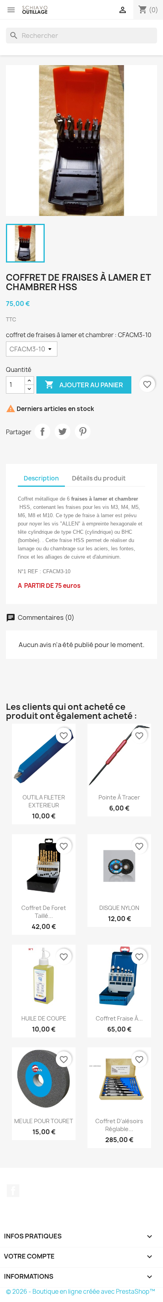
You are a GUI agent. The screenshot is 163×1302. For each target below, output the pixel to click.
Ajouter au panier (84, 384)
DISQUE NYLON (119, 908)
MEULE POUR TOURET (43, 1121)
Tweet (62, 431)
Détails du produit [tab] (99, 478)
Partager (42, 431)
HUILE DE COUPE (43, 1018)
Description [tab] (41, 478)
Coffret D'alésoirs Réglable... (119, 1125)
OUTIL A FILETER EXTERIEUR (44, 801)
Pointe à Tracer (119, 797)
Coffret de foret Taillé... (43, 911)
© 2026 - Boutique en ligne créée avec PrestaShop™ (80, 1291)
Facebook (13, 1190)
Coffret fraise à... (119, 1018)
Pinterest (83, 431)
